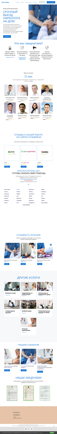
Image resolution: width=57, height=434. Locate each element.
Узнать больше (40, 432)
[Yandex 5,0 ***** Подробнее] (45, 152)
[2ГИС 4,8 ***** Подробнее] (12, 152)
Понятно (51, 432)
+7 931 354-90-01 (28, 180)
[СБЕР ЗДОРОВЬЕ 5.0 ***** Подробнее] (28, 152)
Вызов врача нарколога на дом (28, 179)
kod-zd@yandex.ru (16, 415)
